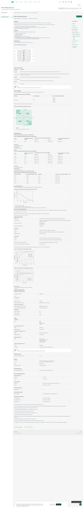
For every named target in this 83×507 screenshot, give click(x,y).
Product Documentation (17, 12)
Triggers (74, 39)
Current (16, 288)
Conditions (73, 25)
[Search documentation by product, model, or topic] (80, 8)
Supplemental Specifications (76, 34)
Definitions (73, 23)
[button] (79, 16)
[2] (50, 137)
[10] (23, 304)
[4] (62, 153)
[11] (18, 330)
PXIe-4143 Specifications (5, 16)
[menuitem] (17, 2)
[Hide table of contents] (11, 12)
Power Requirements (75, 44)
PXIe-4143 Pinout (74, 27)
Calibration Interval (75, 40)
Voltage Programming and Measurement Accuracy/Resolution (23, 287)
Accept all (58, 504)
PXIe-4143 (30, 18)
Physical (73, 42)
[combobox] (68, 8)
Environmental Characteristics (74, 47)
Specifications (35, 18)
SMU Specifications (75, 30)
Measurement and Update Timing (76, 37)
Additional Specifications (18, 169)
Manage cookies (52, 504)
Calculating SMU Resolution (19, 145)
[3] (62, 139)
